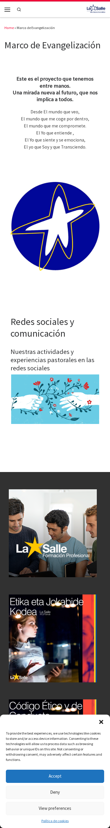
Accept (55, 776)
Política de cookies (55, 821)
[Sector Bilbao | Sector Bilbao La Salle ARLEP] (96, 8)
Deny (55, 792)
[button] (101, 722)
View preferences (55, 808)
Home (9, 27)
